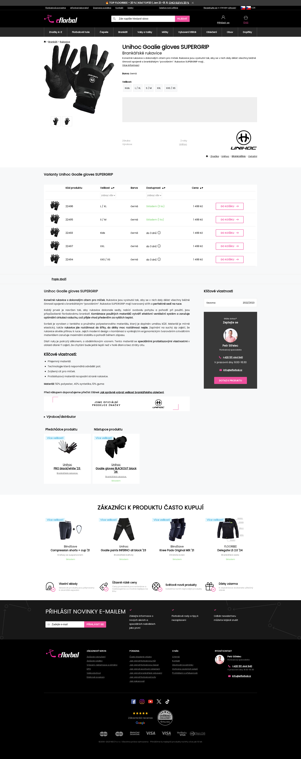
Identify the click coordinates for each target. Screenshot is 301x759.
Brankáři (52, 41)
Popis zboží (59, 279)
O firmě (176, 656)
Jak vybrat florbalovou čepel (144, 664)
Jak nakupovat (137, 681)
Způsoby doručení (96, 656)
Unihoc (183, 144)
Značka (214, 156)
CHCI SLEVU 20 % (179, 3)
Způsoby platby (95, 660)
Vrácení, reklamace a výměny (102, 664)
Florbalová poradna (55, 7)
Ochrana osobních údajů (185, 668)
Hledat (182, 18)
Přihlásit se (95, 624)
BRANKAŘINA (239, 156)
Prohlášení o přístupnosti (185, 673)
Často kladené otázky (140, 656)
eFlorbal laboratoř (79, 7)
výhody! (232, 7)
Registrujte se (210, 7)
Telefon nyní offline (168, 7)
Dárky (130, 7)
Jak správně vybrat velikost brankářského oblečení (132, 392)
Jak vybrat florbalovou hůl (142, 660)
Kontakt (119, 7)
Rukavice (65, 41)
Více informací (130, 65)
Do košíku (227, 206)
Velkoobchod (94, 673)
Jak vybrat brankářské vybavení (145, 673)
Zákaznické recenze (140, 718)
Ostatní (252, 156)
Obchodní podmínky (182, 664)
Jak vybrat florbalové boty (142, 677)
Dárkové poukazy (96, 677)
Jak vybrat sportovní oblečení (144, 668)
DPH (89, 668)
